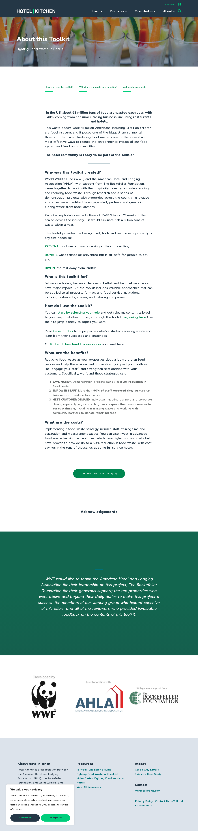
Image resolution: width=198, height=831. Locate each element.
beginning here (134, 317)
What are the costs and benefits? (98, 87)
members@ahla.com (147, 791)
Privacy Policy (144, 801)
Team (96, 11)
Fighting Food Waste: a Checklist (97, 774)
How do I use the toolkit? (59, 87)
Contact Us (162, 801)
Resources (117, 11)
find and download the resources (75, 344)
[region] (40, 804)
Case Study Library (147, 770)
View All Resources (89, 787)
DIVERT (50, 268)
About (168, 11)
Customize (25, 817)
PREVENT (51, 246)
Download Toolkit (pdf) (98, 473)
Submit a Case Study (148, 774)
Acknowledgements (134, 87)
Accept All (56, 817)
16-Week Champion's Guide (94, 770)
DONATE (51, 254)
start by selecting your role (79, 312)
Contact (169, 4)
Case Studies (144, 11)
